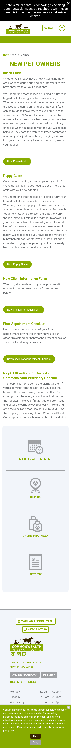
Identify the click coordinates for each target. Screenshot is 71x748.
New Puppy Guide (17, 264)
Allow (35, 736)
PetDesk (49, 674)
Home (6, 54)
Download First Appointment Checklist (29, 359)
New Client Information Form (23, 309)
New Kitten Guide (17, 161)
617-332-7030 (37, 629)
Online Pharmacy (25, 674)
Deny (35, 742)
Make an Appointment (37, 621)
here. (12, 730)
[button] (62, 28)
